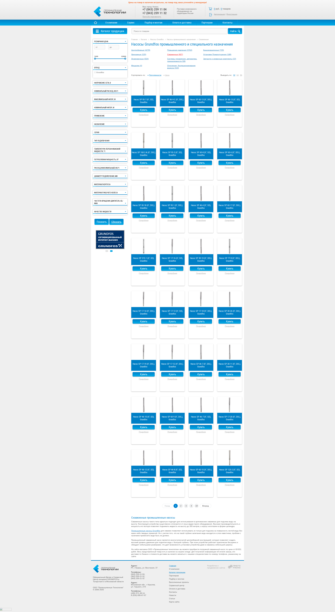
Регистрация (232, 14)
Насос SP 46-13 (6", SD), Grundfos (229, 92)
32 (234, 75)
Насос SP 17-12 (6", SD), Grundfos (172, 304)
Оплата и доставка (181, 22)
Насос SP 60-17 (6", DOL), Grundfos (229, 198)
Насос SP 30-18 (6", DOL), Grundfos (143, 198)
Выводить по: (226, 75)
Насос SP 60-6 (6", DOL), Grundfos (229, 145)
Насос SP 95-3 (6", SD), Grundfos (172, 145)
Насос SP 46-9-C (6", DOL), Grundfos (172, 92)
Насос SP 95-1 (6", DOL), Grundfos (172, 198)
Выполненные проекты (179, 582)
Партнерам (207, 22)
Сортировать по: (138, 75)
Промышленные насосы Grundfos (145, 531)
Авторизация (219, 14)
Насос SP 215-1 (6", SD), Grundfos (143, 251)
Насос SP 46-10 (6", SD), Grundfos (143, 410)
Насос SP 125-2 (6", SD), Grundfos (229, 463)
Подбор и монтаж (153, 22)
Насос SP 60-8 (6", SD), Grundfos (201, 145)
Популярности (155, 75)
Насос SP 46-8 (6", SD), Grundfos (172, 463)
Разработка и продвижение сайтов (216, 567)
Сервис (131, 22)
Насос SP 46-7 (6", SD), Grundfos (201, 410)
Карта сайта (174, 602)
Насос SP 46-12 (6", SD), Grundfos (143, 463)
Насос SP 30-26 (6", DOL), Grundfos (229, 304)
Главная (95, 23)
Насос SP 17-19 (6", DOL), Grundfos (143, 357)
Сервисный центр (176, 585)
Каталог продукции (177, 572)
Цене (167, 75)
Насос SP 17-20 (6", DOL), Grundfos (229, 410)
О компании (111, 22)
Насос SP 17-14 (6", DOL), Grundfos (143, 304)
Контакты (227, 22)
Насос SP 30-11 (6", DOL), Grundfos (229, 357)
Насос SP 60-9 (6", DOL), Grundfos (172, 410)
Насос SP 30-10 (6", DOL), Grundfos (201, 251)
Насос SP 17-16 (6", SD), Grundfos (172, 251)
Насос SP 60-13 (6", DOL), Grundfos (201, 92)
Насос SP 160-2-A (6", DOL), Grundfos (143, 145)
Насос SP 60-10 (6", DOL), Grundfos (201, 463)
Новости (172, 595)
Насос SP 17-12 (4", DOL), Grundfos (172, 357)
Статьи (172, 598)
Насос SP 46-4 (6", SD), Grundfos (201, 198)
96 (241, 75)
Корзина (223, 9)
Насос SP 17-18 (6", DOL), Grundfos (201, 304)
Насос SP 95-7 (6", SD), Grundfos (143, 92)
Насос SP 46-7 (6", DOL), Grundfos (201, 357)
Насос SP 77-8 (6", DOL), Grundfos (229, 251)
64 (238, 75)
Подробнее (144, 115)
